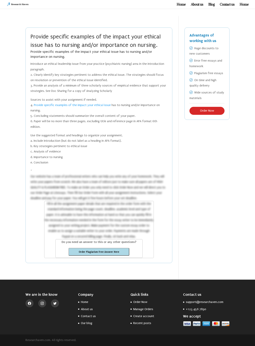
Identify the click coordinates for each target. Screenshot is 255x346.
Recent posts (142, 323)
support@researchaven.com (204, 302)
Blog (211, 5)
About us (197, 5)
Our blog (86, 323)
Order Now (207, 110)
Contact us (227, 5)
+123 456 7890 (196, 309)
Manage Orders (143, 309)
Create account (143, 316)
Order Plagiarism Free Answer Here (99, 251)
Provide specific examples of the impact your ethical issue (72, 105)
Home (181, 5)
